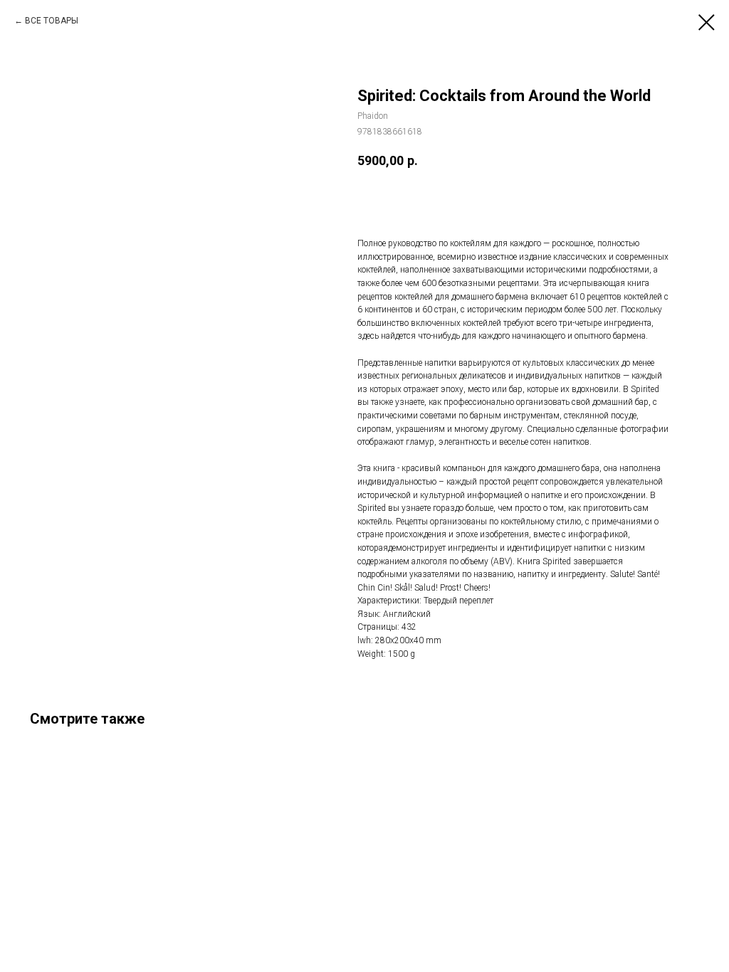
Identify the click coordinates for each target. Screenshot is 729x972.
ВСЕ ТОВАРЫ (51, 21)
